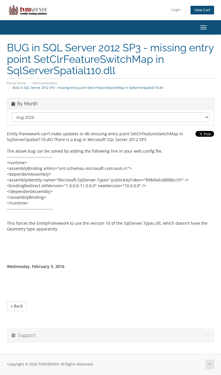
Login (176, 9)
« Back (17, 306)
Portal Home (16, 83)
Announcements (45, 83)
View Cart (202, 9)
